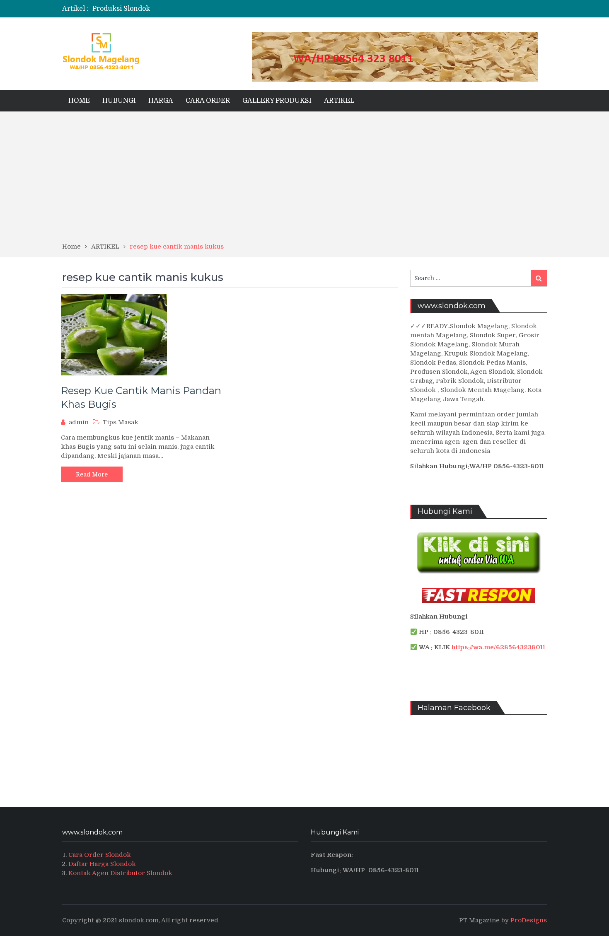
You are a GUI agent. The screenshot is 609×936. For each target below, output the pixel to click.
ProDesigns (528, 920)
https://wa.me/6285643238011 (498, 647)
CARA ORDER (208, 100)
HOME (79, 100)
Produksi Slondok (121, 8)
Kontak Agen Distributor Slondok (120, 873)
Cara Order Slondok (99, 855)
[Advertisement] (304, 180)
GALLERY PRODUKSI (277, 100)
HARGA (160, 100)
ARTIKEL (339, 100)
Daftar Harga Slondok (102, 864)
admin (79, 422)
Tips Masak (120, 422)
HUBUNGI (119, 100)
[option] (222, 8)
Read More (92, 474)
